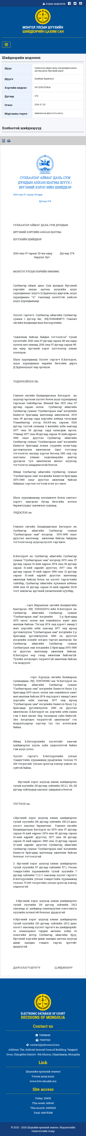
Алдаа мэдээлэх (55, 3)
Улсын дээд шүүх (43, 1076)
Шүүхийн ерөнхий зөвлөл (43, 1071)
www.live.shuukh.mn (43, 1081)
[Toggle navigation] (6, 45)
